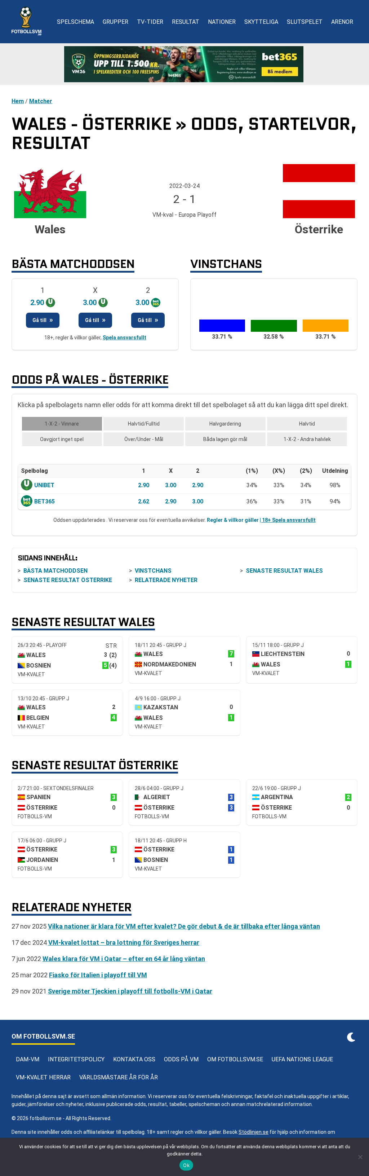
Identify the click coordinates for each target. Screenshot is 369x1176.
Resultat (185, 21)
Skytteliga (261, 21)
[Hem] (26, 21)
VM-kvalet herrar (43, 1077)
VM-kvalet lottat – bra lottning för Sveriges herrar (123, 942)
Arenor (342, 21)
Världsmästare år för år (118, 1077)
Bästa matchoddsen (55, 570)
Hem (18, 101)
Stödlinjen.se (253, 1132)
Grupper (115, 21)
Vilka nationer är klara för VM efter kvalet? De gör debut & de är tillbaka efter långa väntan (184, 926)
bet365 (44, 501)
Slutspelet (305, 21)
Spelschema (75, 21)
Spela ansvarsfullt (124, 337)
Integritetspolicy (76, 1059)
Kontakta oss (134, 1059)
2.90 (143, 485)
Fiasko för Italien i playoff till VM (98, 975)
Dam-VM (27, 1059)
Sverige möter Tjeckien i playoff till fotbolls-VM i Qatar (130, 991)
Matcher (40, 101)
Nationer (222, 21)
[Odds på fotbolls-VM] (184, 64)
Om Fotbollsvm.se (235, 1059)
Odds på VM (181, 1059)
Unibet (44, 485)
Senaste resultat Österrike (67, 580)
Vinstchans (153, 570)
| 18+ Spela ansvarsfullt (288, 520)
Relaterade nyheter (166, 580)
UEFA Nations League (302, 1059)
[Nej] (360, 1156)
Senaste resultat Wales (284, 570)
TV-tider (150, 21)
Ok (186, 1165)
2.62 (143, 501)
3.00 (170, 485)
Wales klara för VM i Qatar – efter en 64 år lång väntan (124, 959)
